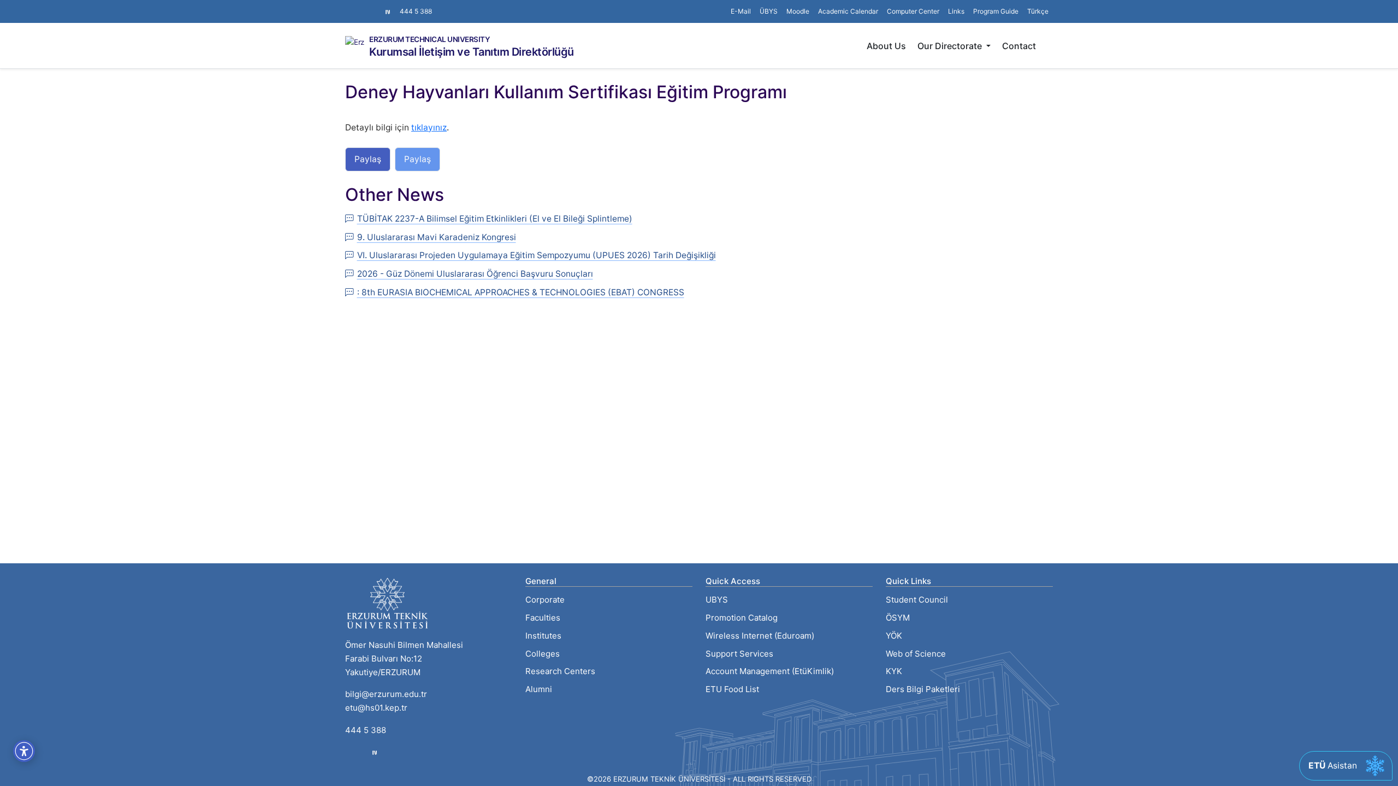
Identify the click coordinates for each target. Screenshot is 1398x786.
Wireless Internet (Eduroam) (760, 635)
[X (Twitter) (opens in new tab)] (358, 6)
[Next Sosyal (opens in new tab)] (387, 11)
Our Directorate (950, 45)
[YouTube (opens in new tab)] (375, 6)
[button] (956, 11)
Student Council (917, 599)
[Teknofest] (374, 752)
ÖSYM (898, 617)
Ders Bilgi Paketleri (923, 689)
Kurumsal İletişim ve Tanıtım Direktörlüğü (471, 51)
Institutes (543, 635)
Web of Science (916, 653)
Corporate (545, 599)
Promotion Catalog (742, 617)
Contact (1019, 45)
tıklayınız (429, 127)
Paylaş (367, 159)
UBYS (717, 599)
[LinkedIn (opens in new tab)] (367, 6)
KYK (894, 671)
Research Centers (560, 671)
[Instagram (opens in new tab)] (349, 6)
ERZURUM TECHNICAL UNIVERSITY (429, 40)
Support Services (739, 653)
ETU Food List (732, 689)
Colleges (542, 653)
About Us (886, 45)
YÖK (894, 635)
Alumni (538, 689)
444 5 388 (416, 11)
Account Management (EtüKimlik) (770, 671)
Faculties (542, 617)
